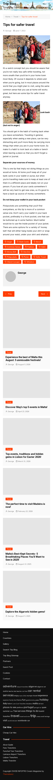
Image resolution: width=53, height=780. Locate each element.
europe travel (32, 695)
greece (37, 700)
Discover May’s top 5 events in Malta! (26, 407)
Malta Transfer (9, 760)
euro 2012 (22, 696)
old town (41, 704)
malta (35, 703)
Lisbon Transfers (10, 757)
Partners (7, 661)
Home (5, 632)
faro (15, 700)
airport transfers (22, 687)
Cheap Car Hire (9, 732)
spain (44, 707)
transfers (6, 716)
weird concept (13, 262)
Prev (10, 294)
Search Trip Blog (10, 649)
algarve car (41, 687)
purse (26, 257)
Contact (6, 678)
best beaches (18, 691)
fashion (30, 247)
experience (43, 695)
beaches (11, 691)
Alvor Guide (8, 744)
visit (5, 720)
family (11, 700)
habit (43, 247)
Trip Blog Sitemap (10, 655)
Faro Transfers (9, 748)
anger (9, 242)
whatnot (30, 262)
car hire (24, 691)
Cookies (6, 673)
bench (38, 242)
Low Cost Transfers (19, 704)
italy (5, 703)
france (19, 700)
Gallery (6, 644)
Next (43, 294)
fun (24, 699)
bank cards (24, 242)
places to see (9, 707)
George (8, 31)
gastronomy (30, 700)
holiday (44, 699)
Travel (9, 352)
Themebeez (8, 774)
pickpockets (12, 257)
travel (15, 716)
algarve (33, 686)
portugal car (37, 707)
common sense (13, 247)
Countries (7, 638)
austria (5, 691)
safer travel (41, 257)
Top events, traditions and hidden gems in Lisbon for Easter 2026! (24, 455)
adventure (9, 686)
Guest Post (8, 667)
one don (26, 252)
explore (6, 700)
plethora (20, 707)
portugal (29, 707)
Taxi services (19, 711)
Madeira (29, 704)
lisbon (10, 704)
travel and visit (25, 716)
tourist (41, 711)
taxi (11, 711)
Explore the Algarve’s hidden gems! (25, 611)
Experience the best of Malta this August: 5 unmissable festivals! (24, 359)
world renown (12, 721)
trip (33, 715)
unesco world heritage (43, 716)
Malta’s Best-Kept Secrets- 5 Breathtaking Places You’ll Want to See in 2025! (25, 556)
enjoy (16, 695)
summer (6, 711)
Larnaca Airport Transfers (14, 754)
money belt (11, 252)
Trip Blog (9, 4)
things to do (32, 711)
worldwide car (24, 720)
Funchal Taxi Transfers (13, 751)
